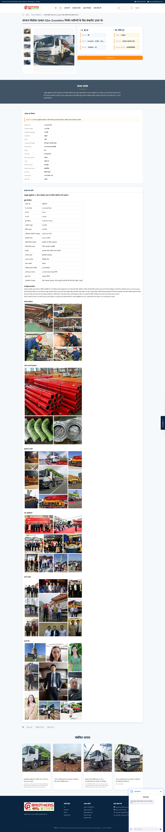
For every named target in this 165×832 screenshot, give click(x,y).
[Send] (160, 829)
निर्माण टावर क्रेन (87, 815)
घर (55, 8)
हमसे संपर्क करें (97, 8)
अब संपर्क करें (36, 787)
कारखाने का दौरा (76, 8)
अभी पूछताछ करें (110, 57)
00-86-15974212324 (120, 810)
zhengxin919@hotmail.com (156, 1)
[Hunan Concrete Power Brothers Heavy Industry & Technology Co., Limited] (31, 9)
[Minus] (161, 791)
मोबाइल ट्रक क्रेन (88, 810)
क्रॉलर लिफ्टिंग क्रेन (88, 812)
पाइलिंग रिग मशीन (87, 817)
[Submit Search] (131, 8)
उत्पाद (60, 8)
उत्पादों (27, 15)
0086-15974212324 (141, 1)
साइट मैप (109, 828)
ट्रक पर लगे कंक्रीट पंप (36, 15)
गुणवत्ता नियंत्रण (87, 8)
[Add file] (131, 829)
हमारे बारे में (67, 8)
